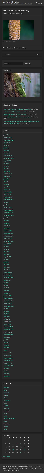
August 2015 (7, 337)
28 (20, 453)
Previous (7, 55)
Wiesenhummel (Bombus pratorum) (15, 114)
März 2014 (7, 376)
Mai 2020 (6, 223)
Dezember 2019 (8, 233)
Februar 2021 (8, 207)
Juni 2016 (6, 311)
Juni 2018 (6, 262)
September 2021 (9, 200)
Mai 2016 (6, 314)
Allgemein (7, 387)
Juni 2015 (6, 342)
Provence (6, 424)
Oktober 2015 (8, 332)
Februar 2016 (8, 322)
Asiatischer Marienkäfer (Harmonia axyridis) (17, 117)
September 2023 (9, 158)
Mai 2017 (6, 288)
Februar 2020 (8, 231)
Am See (6, 395)
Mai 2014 (6, 371)
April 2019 (7, 254)
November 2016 (8, 301)
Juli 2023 (6, 163)
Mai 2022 (6, 184)
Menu (40, 3)
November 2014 (8, 360)
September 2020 (9, 215)
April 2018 (7, 267)
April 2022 (7, 187)
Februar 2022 (8, 192)
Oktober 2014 (8, 363)
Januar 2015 (7, 355)
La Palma (6, 408)
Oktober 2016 (8, 303)
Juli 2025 (6, 135)
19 (13, 450)
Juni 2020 (6, 220)
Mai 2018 (6, 265)
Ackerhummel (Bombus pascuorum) (15, 112)
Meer (5, 416)
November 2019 (8, 236)
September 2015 (9, 335)
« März (4, 456)
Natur (20, 48)
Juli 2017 (6, 283)
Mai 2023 (6, 168)
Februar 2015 (8, 353)
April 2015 (7, 348)
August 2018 (7, 257)
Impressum (15, 470)
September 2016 (9, 306)
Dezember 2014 (8, 358)
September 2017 (9, 277)
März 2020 (7, 228)
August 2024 (7, 142)
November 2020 (8, 213)
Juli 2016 (6, 309)
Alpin (5, 390)
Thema (6, 426)
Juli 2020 (6, 218)
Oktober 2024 (8, 137)
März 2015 (7, 350)
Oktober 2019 (8, 239)
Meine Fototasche (9, 419)
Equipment (7, 400)
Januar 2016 (7, 324)
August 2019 (7, 244)
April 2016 (7, 316)
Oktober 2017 (8, 275)
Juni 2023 (6, 166)
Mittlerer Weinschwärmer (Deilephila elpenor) (17, 109)
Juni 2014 (6, 368)
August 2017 (7, 280)
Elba (5, 398)
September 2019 (9, 241)
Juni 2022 (6, 181)
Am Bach (6, 393)
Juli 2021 (6, 202)
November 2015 (8, 329)
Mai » (8, 456)
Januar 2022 (7, 194)
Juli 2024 (6, 145)
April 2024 (7, 150)
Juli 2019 (6, 246)
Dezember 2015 (8, 327)
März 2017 (7, 293)
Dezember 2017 (8, 272)
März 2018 (7, 270)
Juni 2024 (6, 148)
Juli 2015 (6, 340)
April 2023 (7, 171)
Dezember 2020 (8, 210)
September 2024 (9, 140)
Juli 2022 (6, 179)
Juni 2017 (6, 285)
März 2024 (7, 153)
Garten (6, 406)
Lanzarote (7, 411)
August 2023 (7, 161)
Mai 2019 (6, 251)
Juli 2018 (6, 259)
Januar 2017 (7, 296)
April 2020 (7, 226)
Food (5, 403)
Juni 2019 (6, 249)
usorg (21, 13)
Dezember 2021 (8, 197)
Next (38, 55)
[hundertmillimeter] (18, 3)
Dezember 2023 (8, 156)
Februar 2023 (8, 174)
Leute (5, 413)
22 (24, 450)
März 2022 (7, 189)
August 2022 (7, 176)
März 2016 (7, 319)
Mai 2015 (6, 345)
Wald (23, 48)
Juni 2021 (6, 205)
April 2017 (7, 290)
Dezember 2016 (8, 298)
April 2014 (7, 373)
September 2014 (9, 366)
